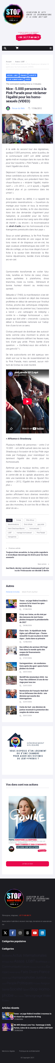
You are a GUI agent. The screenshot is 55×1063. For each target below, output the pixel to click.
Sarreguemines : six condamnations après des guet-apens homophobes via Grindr (34, 666)
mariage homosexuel (24, 533)
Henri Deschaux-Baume (16, 529)
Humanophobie (23, 977)
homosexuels (34, 529)
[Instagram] (20, 932)
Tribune (21, 996)
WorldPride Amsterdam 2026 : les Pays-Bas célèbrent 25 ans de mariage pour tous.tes (34, 679)
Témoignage (33, 996)
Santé (5, 989)
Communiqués (11, 966)
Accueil (9, 62)
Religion (45, 983)
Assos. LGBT (20, 62)
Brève (50, 962)
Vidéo (27, 79)
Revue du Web (18, 108)
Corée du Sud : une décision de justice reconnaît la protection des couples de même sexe (33, 709)
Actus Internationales (30, 955)
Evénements (14, 972)
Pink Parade (41, 533)
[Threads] (27, 932)
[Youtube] (35, 932)
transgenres (12, 537)
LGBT (10, 533)
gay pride (41, 524)
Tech (16, 996)
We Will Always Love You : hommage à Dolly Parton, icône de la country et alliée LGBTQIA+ (33, 1026)
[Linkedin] (42, 932)
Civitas (18, 520)
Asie (12, 962)
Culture (25, 966)
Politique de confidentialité (29, 1051)
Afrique (5, 961)
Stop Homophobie (15, 79)
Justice (40, 977)
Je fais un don (27, 864)
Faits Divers (30, 972)
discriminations (13, 524)
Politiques (25, 983)
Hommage (6, 978)
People (12, 983)
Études (5, 1000)
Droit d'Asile (28, 524)
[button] (50, 48)
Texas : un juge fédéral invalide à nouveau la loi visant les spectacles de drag (33, 603)
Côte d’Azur (30, 520)
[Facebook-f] (12, 932)
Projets (36, 983)
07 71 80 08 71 (25, 915)
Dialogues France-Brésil (37, 967)
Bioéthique (41, 961)
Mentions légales (8, 1051)
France (23, 75)
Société (32, 75)
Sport (26, 989)
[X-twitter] (5, 932)
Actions (7, 955)
